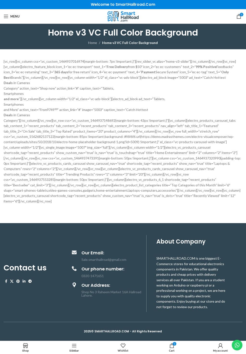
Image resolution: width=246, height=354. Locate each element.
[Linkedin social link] (24, 281)
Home (92, 43)
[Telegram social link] (30, 281)
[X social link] (12, 281)
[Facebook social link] (6, 281)
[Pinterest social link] (18, 281)
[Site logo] (123, 16)
